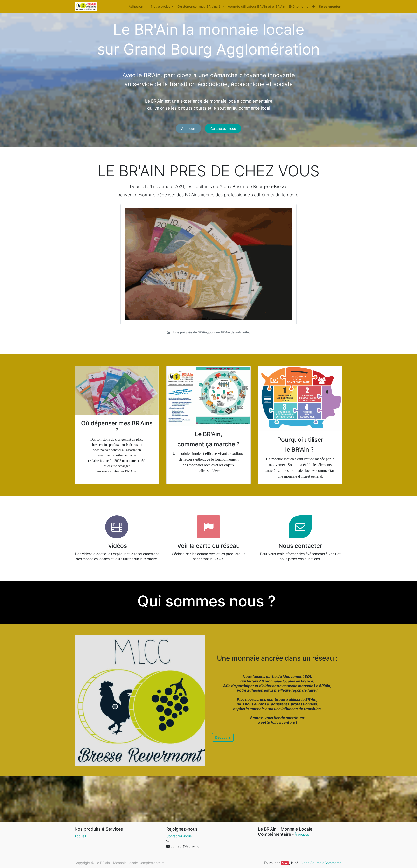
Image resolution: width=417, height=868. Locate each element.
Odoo (285, 863)
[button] (313, 6)
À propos (188, 128)
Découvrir (222, 737)
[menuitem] (256, 6)
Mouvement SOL (297, 676)
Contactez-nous (223, 128)
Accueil (80, 836)
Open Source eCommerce (321, 863)
